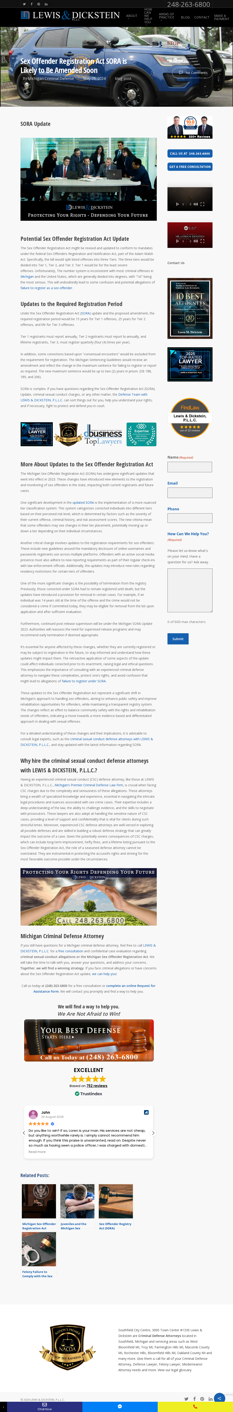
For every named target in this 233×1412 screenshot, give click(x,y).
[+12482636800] (195, 1407)
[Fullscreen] (202, 241)
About (131, 16)
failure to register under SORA (84, 681)
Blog (185, 17)
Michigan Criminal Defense (51, 78)
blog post (123, 78)
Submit (178, 639)
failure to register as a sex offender (46, 288)
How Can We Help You (148, 16)
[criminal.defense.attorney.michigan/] (120, 1407)
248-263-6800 (188, 4)
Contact (202, 17)
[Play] (178, 241)
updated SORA (83, 502)
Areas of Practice (166, 16)
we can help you (104, 974)
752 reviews (96, 1085)
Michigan (27, 276)
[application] (190, 199)
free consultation (70, 951)
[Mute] (196, 241)
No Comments (196, 72)
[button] (153, 1132)
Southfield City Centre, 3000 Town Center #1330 (154, 1330)
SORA (85, 313)
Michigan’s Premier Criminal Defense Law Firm (89, 785)
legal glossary (181, 1370)
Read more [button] (37, 1152)
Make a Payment (221, 17)
